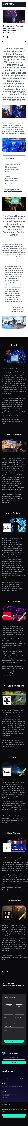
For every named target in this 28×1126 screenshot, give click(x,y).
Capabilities (19, 1086)
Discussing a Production (14, 1002)
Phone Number (18, 1017)
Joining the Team (8, 1006)
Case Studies (5, 1086)
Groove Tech (12, 1086)
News (8, 1078)
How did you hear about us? (9, 1023)
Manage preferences (14, 1123)
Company (17, 1011)
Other (19, 1006)
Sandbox (22, 1078)
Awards (12, 1078)
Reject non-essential (14, 1119)
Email (5, 1017)
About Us (4, 1078)
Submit (14, 1041)
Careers (17, 1078)
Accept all (14, 1115)
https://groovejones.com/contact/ (13, 191)
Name (5, 1011)
